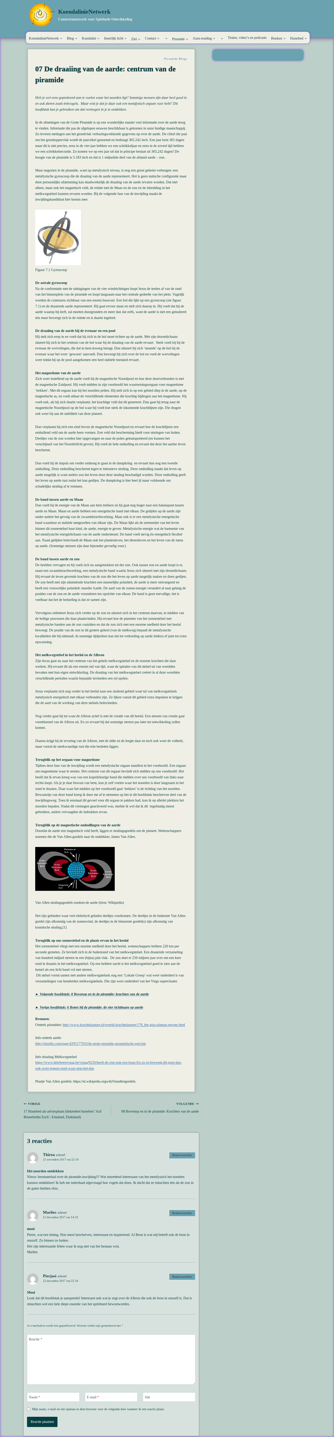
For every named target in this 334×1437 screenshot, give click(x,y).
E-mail (93, 1397)
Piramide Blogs (175, 58)
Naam (34, 1397)
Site (147, 1397)
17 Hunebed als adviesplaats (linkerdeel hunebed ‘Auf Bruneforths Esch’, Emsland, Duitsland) (62, 1110)
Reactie (35, 1339)
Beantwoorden (182, 1155)
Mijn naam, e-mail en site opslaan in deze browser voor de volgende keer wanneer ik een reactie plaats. (98, 1409)
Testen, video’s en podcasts (247, 38)
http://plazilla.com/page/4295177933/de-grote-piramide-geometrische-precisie (90, 1044)
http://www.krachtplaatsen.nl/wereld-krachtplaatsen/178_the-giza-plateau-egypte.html (124, 1025)
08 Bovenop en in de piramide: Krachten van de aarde (160, 1107)
